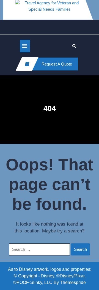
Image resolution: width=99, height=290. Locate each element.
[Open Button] (25, 46)
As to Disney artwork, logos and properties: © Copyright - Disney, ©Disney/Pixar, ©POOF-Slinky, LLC (49, 276)
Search (80, 249)
